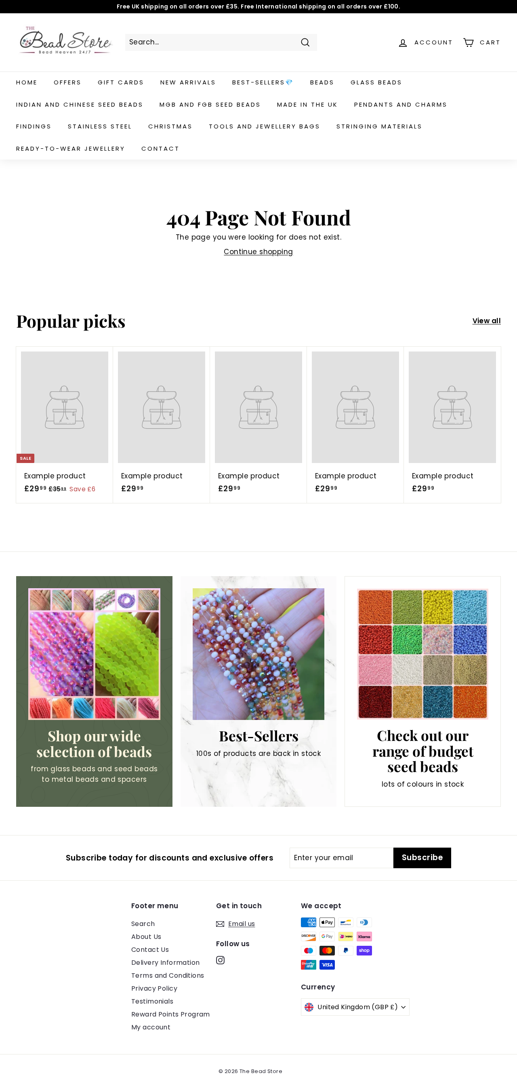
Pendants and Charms (401, 104)
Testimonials (152, 1001)
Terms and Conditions (167, 975)
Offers (68, 82)
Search (143, 923)
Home (27, 82)
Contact (160, 148)
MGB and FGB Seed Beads (210, 104)
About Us (146, 936)
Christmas (170, 126)
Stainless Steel (100, 126)
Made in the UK (307, 104)
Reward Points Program (170, 1014)
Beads (322, 82)
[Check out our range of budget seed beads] (422, 654)
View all (487, 321)
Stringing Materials (379, 126)
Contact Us (150, 949)
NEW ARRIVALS (188, 82)
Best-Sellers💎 (263, 82)
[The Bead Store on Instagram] (220, 960)
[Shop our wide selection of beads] (94, 654)
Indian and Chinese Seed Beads (79, 104)
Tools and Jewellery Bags (264, 126)
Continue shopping (258, 252)
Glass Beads (376, 82)
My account (150, 1027)
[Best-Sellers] (259, 654)
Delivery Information (165, 962)
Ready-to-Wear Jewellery (70, 148)
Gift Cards (121, 82)
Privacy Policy (154, 988)
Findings (34, 126)
